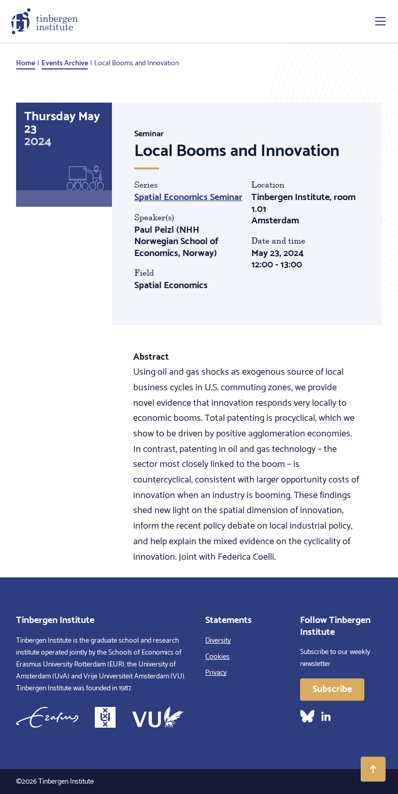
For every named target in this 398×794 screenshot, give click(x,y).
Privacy (215, 673)
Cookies (217, 657)
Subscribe (332, 689)
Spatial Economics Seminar (188, 197)
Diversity (218, 641)
